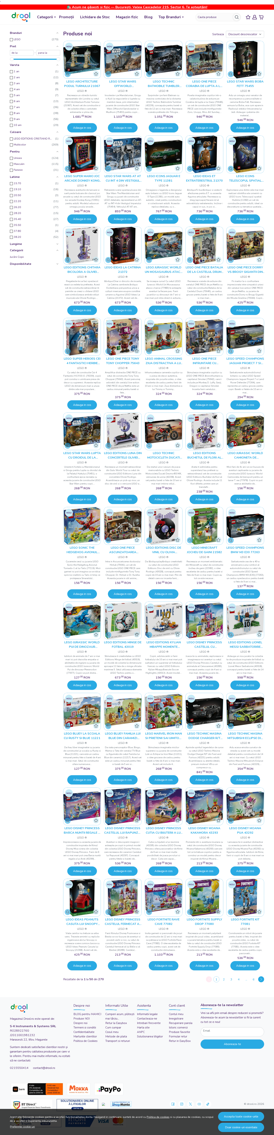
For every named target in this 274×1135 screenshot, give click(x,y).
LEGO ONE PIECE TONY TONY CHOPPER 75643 (123, 361)
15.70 (17, 183)
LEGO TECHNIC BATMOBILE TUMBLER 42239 (163, 84)
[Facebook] (173, 1104)
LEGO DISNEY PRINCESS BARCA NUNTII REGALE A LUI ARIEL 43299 (82, 830)
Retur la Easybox (116, 1023)
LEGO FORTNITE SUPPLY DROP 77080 (204, 921)
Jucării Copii (17, 257)
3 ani (17, 83)
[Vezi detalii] (67, 74)
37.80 (17, 231)
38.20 (17, 237)
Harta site (143, 1027)
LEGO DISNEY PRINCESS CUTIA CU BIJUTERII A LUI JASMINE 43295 (163, 830)
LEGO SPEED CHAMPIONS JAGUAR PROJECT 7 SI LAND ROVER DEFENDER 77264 (245, 361)
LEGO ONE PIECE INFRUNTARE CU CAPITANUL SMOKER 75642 (204, 361)
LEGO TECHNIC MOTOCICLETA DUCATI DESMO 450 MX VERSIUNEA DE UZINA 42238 (163, 455)
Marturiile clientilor (85, 1036)
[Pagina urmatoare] (261, 979)
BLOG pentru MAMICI (87, 1014)
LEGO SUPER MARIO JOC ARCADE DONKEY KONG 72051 (82, 178)
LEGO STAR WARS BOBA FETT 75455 (245, 84)
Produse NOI (81, 1018)
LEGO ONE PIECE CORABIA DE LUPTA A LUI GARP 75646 (204, 84)
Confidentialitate (84, 1032)
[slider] (12, 59)
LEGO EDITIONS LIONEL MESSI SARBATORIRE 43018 (245, 644)
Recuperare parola (180, 1023)
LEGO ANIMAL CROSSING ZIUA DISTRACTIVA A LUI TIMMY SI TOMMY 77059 (163, 361)
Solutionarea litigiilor (150, 1036)
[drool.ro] (21, 17)
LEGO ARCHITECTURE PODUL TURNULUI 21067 (82, 84)
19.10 (17, 189)
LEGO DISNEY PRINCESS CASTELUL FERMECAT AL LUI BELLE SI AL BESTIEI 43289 (123, 921)
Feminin (18, 170)
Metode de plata (116, 1036)
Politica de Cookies (85, 1041)
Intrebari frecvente (149, 1023)
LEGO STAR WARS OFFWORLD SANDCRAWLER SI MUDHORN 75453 (122, 84)
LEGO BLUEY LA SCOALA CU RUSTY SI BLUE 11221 (82, 736)
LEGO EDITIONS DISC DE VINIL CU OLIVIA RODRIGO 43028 (163, 550)
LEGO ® (82, 91)
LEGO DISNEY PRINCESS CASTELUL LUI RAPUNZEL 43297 (122, 830)
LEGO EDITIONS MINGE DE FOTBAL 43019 (122, 644)
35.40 (17, 219)
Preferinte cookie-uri (22, 1126)
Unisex (18, 158)
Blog (148, 17)
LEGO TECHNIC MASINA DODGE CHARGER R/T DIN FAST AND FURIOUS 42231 (204, 736)
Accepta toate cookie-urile (241, 1117)
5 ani (17, 95)
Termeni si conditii (84, 1027)
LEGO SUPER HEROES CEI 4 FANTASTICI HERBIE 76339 (82, 361)
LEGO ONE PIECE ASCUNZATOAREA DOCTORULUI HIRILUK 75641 (122, 550)
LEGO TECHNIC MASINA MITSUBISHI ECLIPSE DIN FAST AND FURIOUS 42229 (245, 736)
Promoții (66, 17)
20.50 (17, 195)
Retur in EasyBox (180, 1041)
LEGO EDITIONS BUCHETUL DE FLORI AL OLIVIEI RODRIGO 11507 (204, 455)
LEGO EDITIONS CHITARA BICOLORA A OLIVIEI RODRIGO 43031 (82, 269)
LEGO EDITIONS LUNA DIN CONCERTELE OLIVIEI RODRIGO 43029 (123, 455)
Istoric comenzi (178, 1027)
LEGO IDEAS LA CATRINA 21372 (123, 269)
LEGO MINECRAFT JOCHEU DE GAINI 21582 (204, 550)
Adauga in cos (82, 128)
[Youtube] (199, 1104)
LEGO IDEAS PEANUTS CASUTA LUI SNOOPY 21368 (82, 921)
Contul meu (176, 1014)
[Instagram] (181, 1104)
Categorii (45, 17)
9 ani (17, 119)
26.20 (17, 207)
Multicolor (20, 144)
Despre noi (80, 1023)
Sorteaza (218, 34)
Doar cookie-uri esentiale (241, 1127)
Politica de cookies (158, 1117)
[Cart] (261, 17)
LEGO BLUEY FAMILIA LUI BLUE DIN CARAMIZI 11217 (123, 736)
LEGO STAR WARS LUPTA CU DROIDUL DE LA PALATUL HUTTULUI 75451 (82, 455)
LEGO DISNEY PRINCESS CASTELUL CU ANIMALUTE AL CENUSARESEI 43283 (204, 644)
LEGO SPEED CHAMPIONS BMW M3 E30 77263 (245, 550)
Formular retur (178, 1036)
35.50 (17, 225)
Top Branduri (169, 17)
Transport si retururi (117, 1041)
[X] (190, 1104)
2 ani (17, 77)
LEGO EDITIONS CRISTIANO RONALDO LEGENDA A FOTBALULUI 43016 (33, 138)
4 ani (17, 89)
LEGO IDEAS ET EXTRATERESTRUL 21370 (204, 178)
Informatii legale (147, 1014)
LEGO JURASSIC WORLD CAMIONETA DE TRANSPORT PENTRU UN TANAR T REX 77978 (245, 455)
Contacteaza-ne (147, 1018)
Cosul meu (112, 1032)
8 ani (17, 113)
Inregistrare (176, 1018)
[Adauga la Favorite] (96, 74)
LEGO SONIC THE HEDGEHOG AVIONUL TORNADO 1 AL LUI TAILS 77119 (82, 550)
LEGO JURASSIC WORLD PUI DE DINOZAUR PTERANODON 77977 (82, 644)
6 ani (17, 101)
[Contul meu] (254, 17)
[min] (22, 53)
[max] (48, 53)
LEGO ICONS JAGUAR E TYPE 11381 (163, 178)
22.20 (17, 201)
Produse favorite (179, 1032)
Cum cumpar (113, 1027)
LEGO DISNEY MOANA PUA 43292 (245, 830)
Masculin (19, 164)
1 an (16, 71)
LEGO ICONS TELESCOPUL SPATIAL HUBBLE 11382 (245, 178)
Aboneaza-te (232, 1044)
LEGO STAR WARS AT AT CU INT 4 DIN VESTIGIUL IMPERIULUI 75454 (123, 178)
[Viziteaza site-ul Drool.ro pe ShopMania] (121, 1104)
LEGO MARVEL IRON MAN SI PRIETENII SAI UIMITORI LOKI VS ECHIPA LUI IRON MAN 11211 (163, 736)
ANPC (141, 1032)
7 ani (17, 107)
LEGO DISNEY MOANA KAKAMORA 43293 (204, 830)
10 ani (17, 125)
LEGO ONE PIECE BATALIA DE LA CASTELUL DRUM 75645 (204, 269)
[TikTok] (208, 1104)
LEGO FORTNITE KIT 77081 (245, 921)
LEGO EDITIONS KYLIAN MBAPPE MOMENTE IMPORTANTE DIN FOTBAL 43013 (164, 644)
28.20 (17, 213)
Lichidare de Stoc (95, 17)
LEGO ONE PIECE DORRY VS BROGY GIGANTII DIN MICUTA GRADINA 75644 (245, 269)
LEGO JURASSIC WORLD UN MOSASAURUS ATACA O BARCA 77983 (163, 269)
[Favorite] (248, 17)
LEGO (17, 39)
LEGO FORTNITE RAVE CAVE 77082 (163, 921)
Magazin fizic (127, 17)
